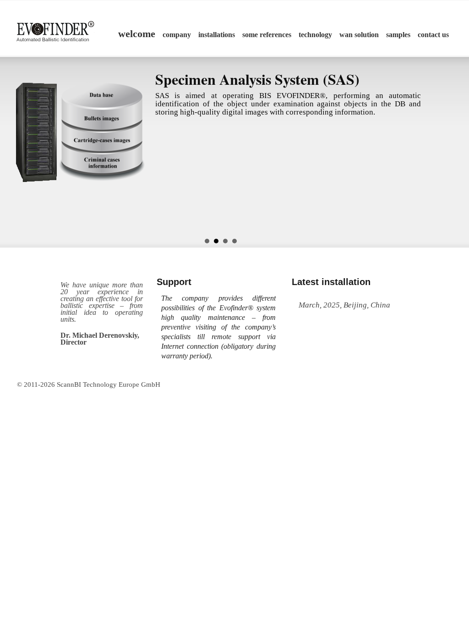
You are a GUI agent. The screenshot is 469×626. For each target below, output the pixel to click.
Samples (398, 34)
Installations (216, 34)
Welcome (136, 33)
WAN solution (359, 34)
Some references (266, 34)
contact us (433, 34)
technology (315, 34)
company (177, 34)
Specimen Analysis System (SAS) (257, 79)
